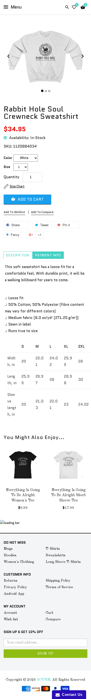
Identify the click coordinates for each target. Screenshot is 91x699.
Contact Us (71, 694)
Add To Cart (30, 199)
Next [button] (82, 476)
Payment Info (48, 255)
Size (7, 167)
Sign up (46, 653)
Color (8, 158)
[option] (23, 483)
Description (18, 255)
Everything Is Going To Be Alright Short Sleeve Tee (68, 495)
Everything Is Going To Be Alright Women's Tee (23, 495)
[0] (74, 7)
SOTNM (43, 680)
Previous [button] (8, 476)
